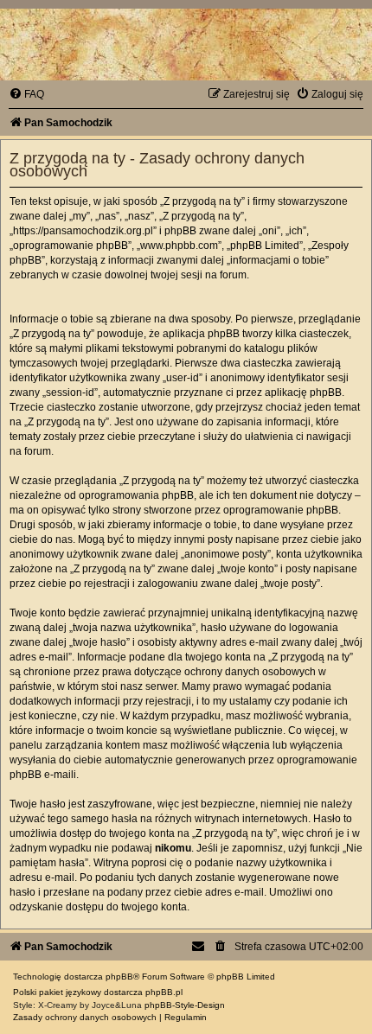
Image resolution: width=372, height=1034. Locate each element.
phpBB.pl (164, 992)
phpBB (119, 976)
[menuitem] (26, 94)
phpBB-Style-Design (184, 1005)
